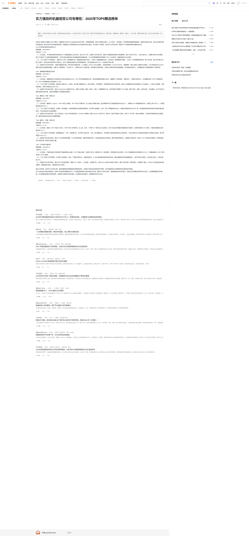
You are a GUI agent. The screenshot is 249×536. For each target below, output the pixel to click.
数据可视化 (68, 244)
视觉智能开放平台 (50, 180)
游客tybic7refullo (40, 288)
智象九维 (38, 229)
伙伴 (52, 3)
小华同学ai (39, 317)
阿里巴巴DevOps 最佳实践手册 (181, 75)
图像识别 (73, 8)
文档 (224, 3)
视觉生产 (66, 8)
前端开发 (57, 259)
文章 (53, 14)
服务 (57, 3)
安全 (56, 273)
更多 (211, 62)
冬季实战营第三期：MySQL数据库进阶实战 (185, 71)
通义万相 (33, 8)
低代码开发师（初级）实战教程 (181, 67)
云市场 (47, 3)
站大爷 (38, 259)
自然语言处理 (84, 180)
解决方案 (31, 3)
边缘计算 (68, 303)
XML (51, 317)
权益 (37, 3)
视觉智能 (47, 14)
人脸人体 (40, 8)
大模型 (20, 3)
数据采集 (51, 229)
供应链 (71, 214)
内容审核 (60, 8)
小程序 (63, 259)
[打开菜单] (3, 3)
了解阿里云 (64, 3)
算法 (58, 180)
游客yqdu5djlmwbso (49, 533)
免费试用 (27, 8)
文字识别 (53, 8)
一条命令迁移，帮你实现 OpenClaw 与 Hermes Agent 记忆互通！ (192, 88)
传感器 (76, 180)
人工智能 (93, 180)
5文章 (69, 533)
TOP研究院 (39, 214)
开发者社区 (5, 8)
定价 (42, 3)
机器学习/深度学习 (67, 180)
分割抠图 (47, 8)
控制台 (233, 3)
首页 (21, 8)
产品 (25, 3)
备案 (228, 3)
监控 (60, 229)
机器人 (72, 332)
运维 (56, 229)
